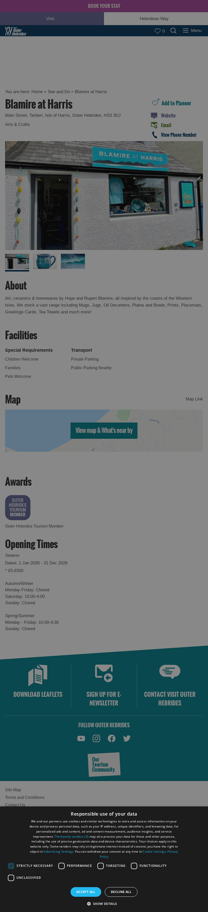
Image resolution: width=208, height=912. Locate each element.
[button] (104, 903)
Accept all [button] (85, 892)
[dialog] (104, 859)
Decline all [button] (121, 892)
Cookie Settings (154, 851)
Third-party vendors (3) (71, 836)
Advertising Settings (58, 851)
